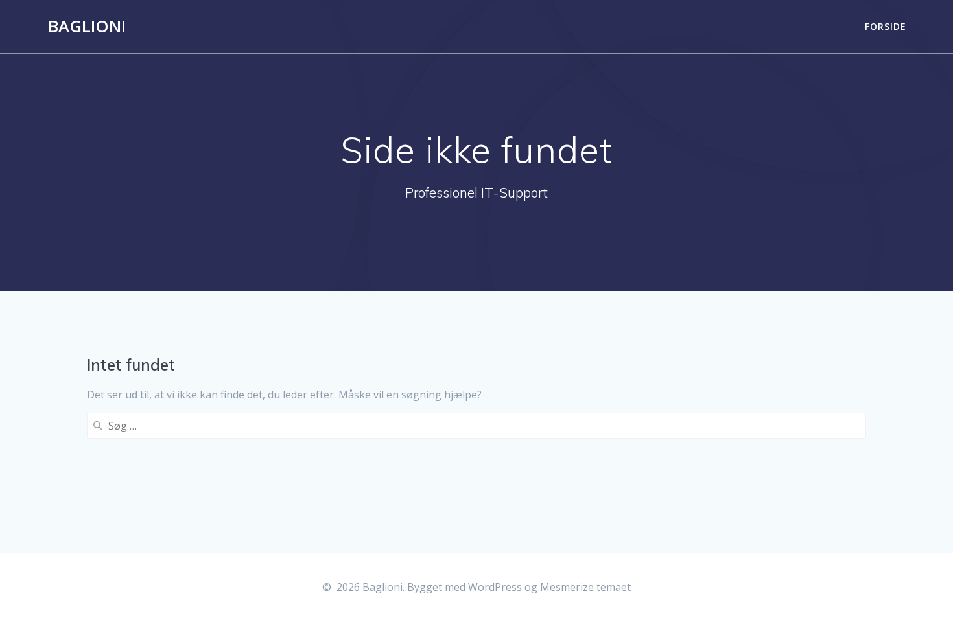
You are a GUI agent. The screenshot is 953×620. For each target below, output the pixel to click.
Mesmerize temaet (585, 587)
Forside (885, 26)
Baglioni (87, 26)
